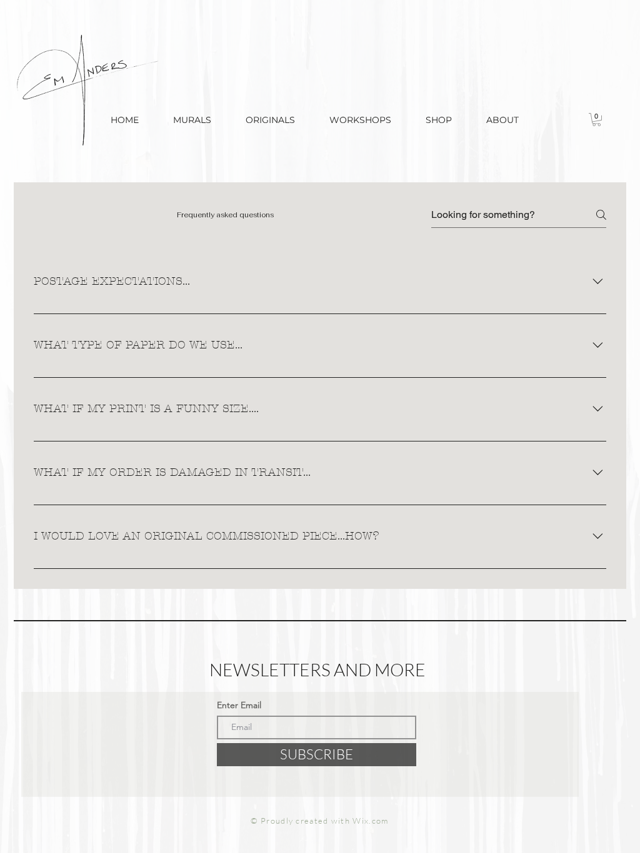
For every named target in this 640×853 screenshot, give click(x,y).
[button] (438, 120)
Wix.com (370, 821)
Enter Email (239, 705)
